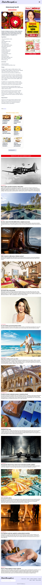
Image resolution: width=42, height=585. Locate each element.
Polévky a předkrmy (12, 9)
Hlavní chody (23, 578)
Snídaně (39, 578)
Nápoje (28, 578)
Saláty (31, 580)
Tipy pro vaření (38, 580)
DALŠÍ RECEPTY (12, 150)
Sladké (33, 580)
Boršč (5, 108)
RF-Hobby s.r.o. (23, 583)
